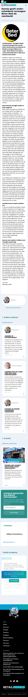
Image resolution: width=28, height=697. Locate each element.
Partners (6, 640)
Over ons (6, 627)
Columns (6, 643)
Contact (24, 694)
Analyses (6, 635)
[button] (25, 5)
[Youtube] (17, 681)
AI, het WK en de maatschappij (13, 667)
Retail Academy (8, 638)
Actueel (5, 630)
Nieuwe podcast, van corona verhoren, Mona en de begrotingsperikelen (13, 654)
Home (5, 624)
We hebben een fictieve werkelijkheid (10, 659)
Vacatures (6, 645)
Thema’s (6, 632)
